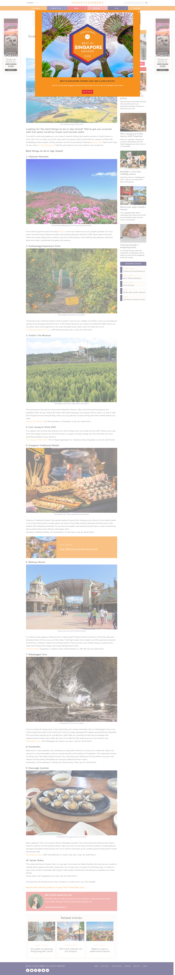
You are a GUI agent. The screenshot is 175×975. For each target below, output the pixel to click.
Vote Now (87, 92)
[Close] (138, 12)
